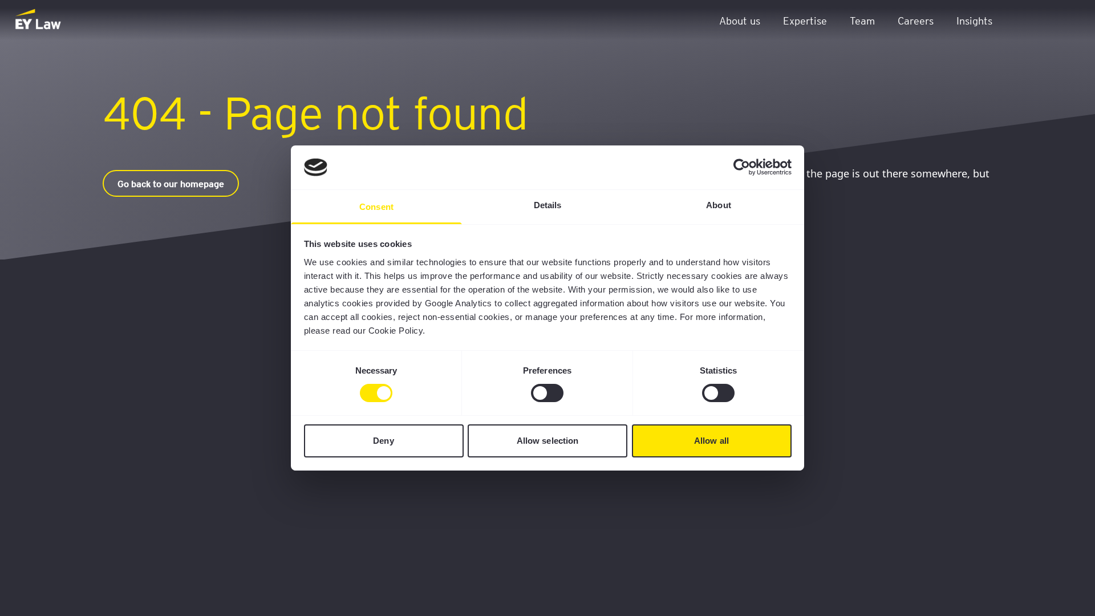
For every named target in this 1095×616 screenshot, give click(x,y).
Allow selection (548, 440)
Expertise (805, 20)
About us (739, 20)
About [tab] (718, 205)
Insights (974, 20)
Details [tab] (548, 205)
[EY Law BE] (39, 20)
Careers (916, 20)
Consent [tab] (376, 207)
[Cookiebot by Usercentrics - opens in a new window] (742, 167)
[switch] (547, 393)
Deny (383, 440)
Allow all (711, 440)
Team (862, 20)
